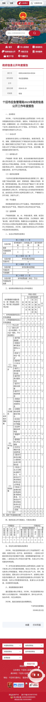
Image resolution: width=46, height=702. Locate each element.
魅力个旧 (10, 56)
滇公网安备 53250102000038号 (24, 697)
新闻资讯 (38, 47)
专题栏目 (24, 56)
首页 (10, 47)
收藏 (27, 625)
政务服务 (38, 52)
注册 (11, 3)
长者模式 (24, 3)
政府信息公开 (10, 52)
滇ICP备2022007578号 (29, 695)
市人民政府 (24, 47)
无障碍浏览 (38, 3)
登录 (4, 3)
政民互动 (24, 52)
